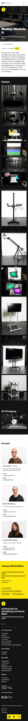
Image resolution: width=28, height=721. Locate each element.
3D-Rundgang (10, 48)
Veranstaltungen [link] (6, 643)
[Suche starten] (14, 716)
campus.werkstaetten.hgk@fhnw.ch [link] (12, 591)
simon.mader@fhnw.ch (8, 479)
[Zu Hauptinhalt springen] (3, 9)
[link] (6, 3)
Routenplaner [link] (6, 593)
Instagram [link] (4, 652)
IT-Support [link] (4, 678)
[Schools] (9, 716)
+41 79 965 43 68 (7, 549)
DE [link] (23, 3)
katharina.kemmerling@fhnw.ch (10, 554)
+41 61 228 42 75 (7, 475)
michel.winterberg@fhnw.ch (9, 516)
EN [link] (26, 3)
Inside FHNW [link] (5, 679)
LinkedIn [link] (4, 654)
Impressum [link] (3, 710)
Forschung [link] (4, 639)
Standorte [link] (4, 665)
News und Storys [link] (6, 641)
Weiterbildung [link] (5, 637)
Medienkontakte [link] (6, 670)
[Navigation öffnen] (18, 716)
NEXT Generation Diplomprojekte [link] (11, 645)
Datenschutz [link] (4, 708)
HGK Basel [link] (4, 633)
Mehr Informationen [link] (18, 593)
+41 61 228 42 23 (7, 511)
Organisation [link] (5, 661)
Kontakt (17, 48)
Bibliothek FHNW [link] (6, 667)
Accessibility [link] (4, 712)
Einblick (4, 48)
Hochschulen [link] (5, 663)
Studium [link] (3, 635)
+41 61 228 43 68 (7, 548)
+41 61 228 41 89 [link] (7, 588)
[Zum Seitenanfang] (3, 604)
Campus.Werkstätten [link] (8, 44)
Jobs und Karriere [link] (6, 668)
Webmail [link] (3, 681)
